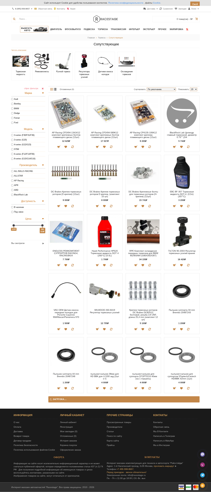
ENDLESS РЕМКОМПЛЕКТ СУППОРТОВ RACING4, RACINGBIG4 (66, 253)
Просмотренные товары (119, 422)
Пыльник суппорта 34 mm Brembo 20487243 (182, 311)
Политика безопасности (26, 445)
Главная (91, 38)
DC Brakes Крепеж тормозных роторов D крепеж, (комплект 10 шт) (105, 194)
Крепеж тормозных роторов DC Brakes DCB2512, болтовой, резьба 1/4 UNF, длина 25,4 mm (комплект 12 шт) (143, 315)
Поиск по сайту (114, 436)
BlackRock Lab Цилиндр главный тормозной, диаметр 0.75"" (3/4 (182, 135)
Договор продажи (22, 440)
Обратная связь (161, 427)
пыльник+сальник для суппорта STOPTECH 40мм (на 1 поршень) (143, 376)
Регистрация (66, 427)
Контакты (157, 422)
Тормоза (102, 38)
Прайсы (111, 445)
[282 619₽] (42, 225)
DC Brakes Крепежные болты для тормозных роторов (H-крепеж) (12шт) (143, 194)
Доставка (18, 431)
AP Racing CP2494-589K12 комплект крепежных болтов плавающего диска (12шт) (104, 135)
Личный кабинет (68, 422)
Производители (114, 427)
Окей (195, 4)
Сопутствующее (116, 38)
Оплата (17, 427)
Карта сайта (113, 440)
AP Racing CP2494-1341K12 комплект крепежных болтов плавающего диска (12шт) (66, 135)
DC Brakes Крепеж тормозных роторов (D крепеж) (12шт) (66, 192)
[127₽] (14, 225)
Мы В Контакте (160, 431)
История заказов (68, 440)
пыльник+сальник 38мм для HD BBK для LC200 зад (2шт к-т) (104, 376)
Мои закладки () (68, 431)
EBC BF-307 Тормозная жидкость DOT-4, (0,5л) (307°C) (182, 194)
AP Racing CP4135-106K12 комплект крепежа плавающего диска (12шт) (143, 135)
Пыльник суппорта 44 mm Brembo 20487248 (66, 375)
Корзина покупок (68, 445)
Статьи (110, 431)
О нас (16, 422)
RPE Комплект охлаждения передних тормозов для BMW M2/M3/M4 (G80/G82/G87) (143, 253)
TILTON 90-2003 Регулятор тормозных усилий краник (182, 252)
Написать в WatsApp (163, 440)
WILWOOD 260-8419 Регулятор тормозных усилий (104, 311)
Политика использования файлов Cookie (34, 450)
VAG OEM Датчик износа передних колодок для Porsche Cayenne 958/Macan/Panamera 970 (66, 313)
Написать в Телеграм (164, 436)
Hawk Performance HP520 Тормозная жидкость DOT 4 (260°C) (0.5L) (105, 253)
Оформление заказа (70, 450)
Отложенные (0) (67, 89)
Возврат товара (21, 436)
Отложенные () (68, 436)
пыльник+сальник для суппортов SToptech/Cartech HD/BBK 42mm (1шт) (182, 376)
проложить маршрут (164, 466)
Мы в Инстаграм (161, 445)
